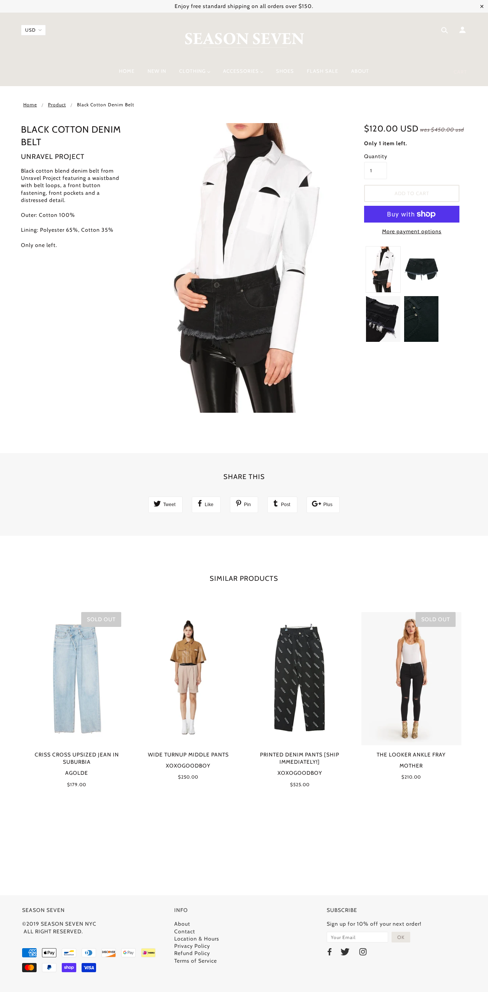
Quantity (375, 156)
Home (30, 104)
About (182, 923)
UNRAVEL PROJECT (53, 156)
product (57, 104)
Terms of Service (195, 960)
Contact (184, 931)
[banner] (244, 39)
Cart (460, 72)
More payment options (411, 231)
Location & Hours (196, 938)
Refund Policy (192, 953)
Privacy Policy (192, 945)
